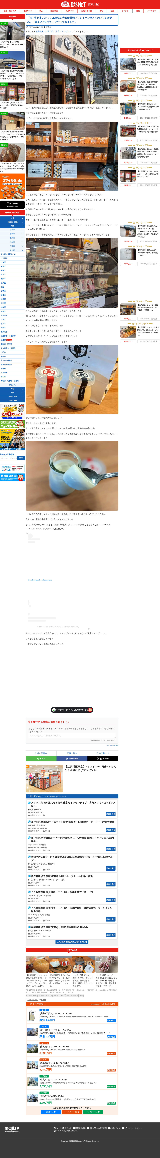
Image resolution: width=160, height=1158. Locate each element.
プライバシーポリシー (133, 1128)
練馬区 (3, 299)
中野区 (3, 303)
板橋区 (3, 295)
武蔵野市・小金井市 (8, 336)
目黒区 (3, 319)
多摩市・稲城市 (6, 364)
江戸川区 (93, 4)
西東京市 (4, 332)
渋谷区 (3, 311)
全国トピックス (10, 11)
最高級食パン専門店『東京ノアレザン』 (54, 31)
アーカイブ (151, 11)
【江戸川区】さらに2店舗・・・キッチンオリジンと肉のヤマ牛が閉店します (12, 44)
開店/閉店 (54, 11)
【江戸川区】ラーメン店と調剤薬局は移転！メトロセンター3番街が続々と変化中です (147, 129)
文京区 (3, 291)
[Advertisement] (140, 31)
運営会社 (68, 1128)
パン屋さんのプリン (45, 996)
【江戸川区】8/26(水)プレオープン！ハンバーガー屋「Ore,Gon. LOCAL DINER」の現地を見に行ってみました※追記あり (148, 231)
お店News (70, 11)
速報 (138, 11)
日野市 (3, 369)
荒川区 (3, 279)
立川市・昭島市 (6, 360)
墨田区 (3, 271)
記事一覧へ (72, 753)
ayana (43, 1000)
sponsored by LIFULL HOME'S (103, 1004)
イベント (125, 11)
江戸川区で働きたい (37, 796)
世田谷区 (4, 315)
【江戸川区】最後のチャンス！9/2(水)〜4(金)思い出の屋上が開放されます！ (148, 106)
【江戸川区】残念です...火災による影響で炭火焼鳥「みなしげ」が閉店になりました (147, 62)
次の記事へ (102, 753)
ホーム (58, 1128)
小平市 (3, 352)
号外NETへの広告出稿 (98, 1128)
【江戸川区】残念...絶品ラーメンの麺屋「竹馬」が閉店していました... (147, 252)
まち (101, 11)
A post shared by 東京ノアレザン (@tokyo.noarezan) (58, 627)
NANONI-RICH (31, 996)
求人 (41, 11)
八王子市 (4, 373)
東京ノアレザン (59, 996)
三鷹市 (6, 340)
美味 (81, 996)
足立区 (3, 275)
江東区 (3, 262)
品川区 (3, 324)
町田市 (3, 377)
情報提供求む (80, 1128)
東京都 (48, 27)
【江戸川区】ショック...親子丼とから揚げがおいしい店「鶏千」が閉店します (147, 307)
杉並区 (3, 307)
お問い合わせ (115, 1128)
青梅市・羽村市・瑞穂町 (10, 381)
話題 (112, 11)
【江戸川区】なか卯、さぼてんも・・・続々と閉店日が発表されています (147, 174)
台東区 (3, 283)
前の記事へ (42, 753)
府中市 (3, 356)
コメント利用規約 (112, 745)
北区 (2, 287)
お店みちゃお (86, 11)
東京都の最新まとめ (8, 254)
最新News (28, 11)
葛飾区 (3, 266)
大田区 (3, 328)
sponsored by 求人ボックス (56, 796)
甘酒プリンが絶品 (72, 996)
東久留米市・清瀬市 (8, 348)
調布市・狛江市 (6, 344)
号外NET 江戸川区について (67, 1131)
